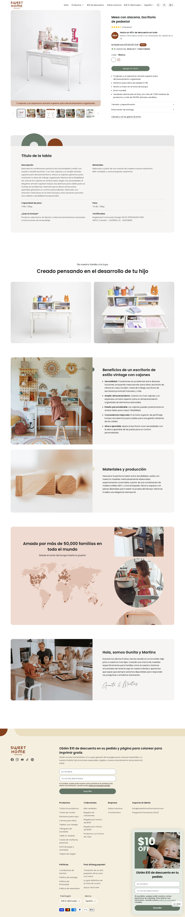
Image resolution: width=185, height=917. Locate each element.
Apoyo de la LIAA (91, 887)
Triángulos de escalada (65, 830)
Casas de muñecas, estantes (68, 841)
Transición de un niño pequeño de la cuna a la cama (93, 873)
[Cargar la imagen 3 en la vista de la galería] (40, 113)
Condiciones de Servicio (66, 872)
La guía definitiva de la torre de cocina (93, 882)
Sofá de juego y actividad (66, 848)
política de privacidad (167, 900)
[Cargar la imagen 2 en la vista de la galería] (31, 113)
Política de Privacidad (64, 883)
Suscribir (87, 791)
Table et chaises (67, 835)
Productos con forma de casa (94, 835)
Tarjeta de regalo (67, 854)
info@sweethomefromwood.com (148, 808)
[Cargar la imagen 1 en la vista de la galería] (21, 113)
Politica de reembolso (69, 888)
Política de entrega (68, 877)
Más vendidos (90, 808)
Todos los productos (69, 808)
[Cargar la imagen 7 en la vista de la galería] (80, 113)
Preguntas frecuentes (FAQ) (145, 812)
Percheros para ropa (69, 816)
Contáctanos (114, 812)
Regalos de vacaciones (89, 814)
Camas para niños (68, 820)
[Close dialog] (179, 833)
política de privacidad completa (99, 786)
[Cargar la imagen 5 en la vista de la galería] (60, 113)
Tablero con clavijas (68, 824)
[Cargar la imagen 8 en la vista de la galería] (90, 113)
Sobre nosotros (115, 808)
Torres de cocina (67, 812)
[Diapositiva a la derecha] (98, 113)
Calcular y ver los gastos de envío (126, 116)
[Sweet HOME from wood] (17, 5)
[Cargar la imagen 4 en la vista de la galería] (50, 113)
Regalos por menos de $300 (93, 828)
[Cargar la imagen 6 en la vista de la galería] (70, 113)
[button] (78, 5)
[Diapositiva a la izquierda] (13, 113)
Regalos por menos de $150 (93, 821)
